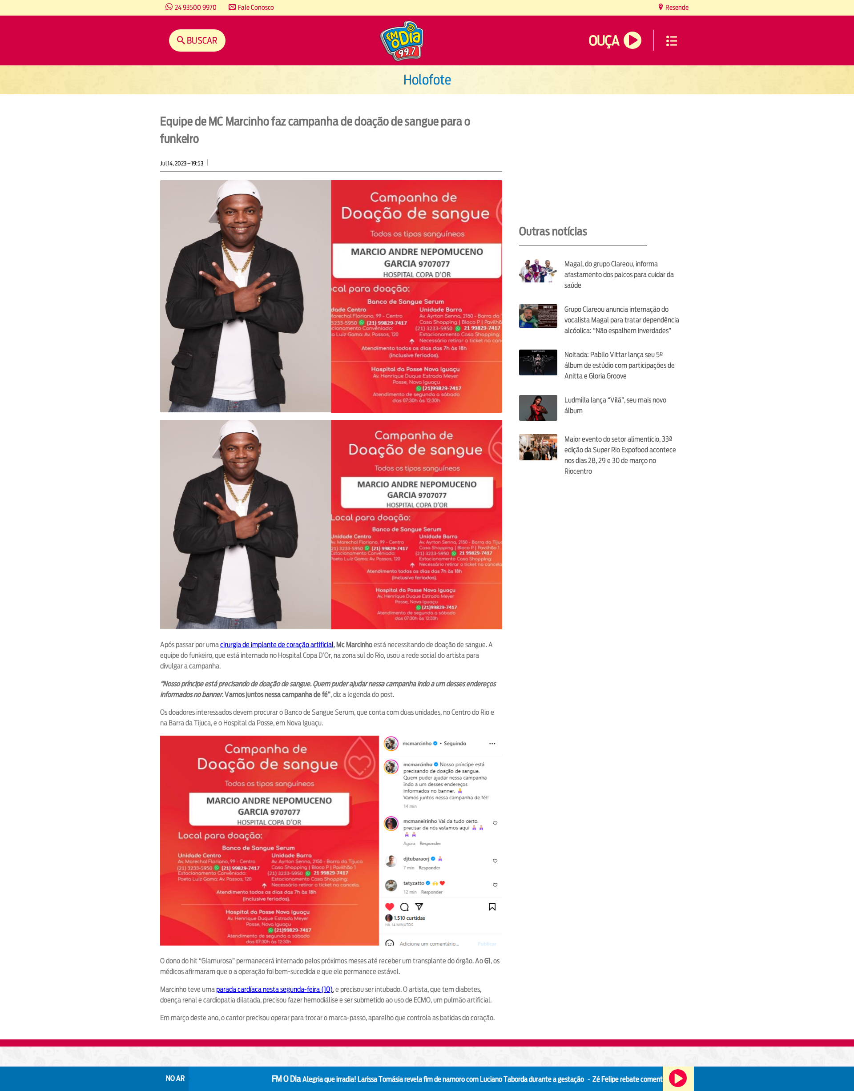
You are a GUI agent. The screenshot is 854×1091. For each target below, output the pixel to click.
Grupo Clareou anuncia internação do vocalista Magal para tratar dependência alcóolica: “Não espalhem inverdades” (621, 320)
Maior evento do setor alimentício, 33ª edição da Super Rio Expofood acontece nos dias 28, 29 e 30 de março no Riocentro (620, 455)
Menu (671, 41)
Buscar (201, 40)
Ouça (604, 40)
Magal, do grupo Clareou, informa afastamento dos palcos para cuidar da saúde (619, 275)
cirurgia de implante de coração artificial (277, 644)
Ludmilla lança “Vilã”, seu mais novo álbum (615, 405)
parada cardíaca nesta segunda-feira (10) (274, 989)
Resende (676, 7)
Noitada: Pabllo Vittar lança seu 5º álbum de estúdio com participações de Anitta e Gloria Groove (619, 365)
